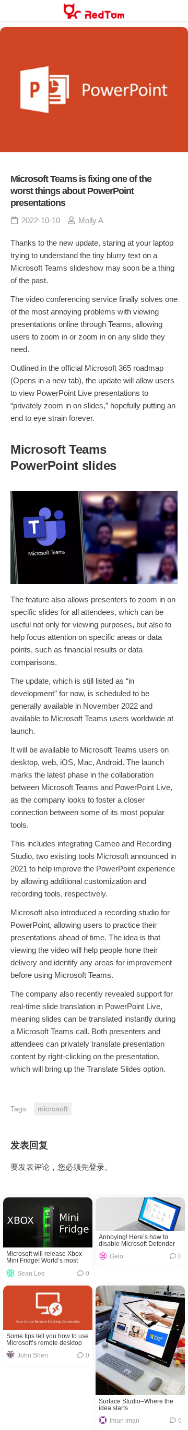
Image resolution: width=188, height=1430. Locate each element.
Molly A (90, 220)
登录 (96, 1166)
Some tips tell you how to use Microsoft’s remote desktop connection (47, 1340)
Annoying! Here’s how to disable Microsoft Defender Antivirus (137, 1240)
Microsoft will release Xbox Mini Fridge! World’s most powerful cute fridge (44, 1257)
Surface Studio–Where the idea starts (136, 1405)
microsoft (53, 1109)
